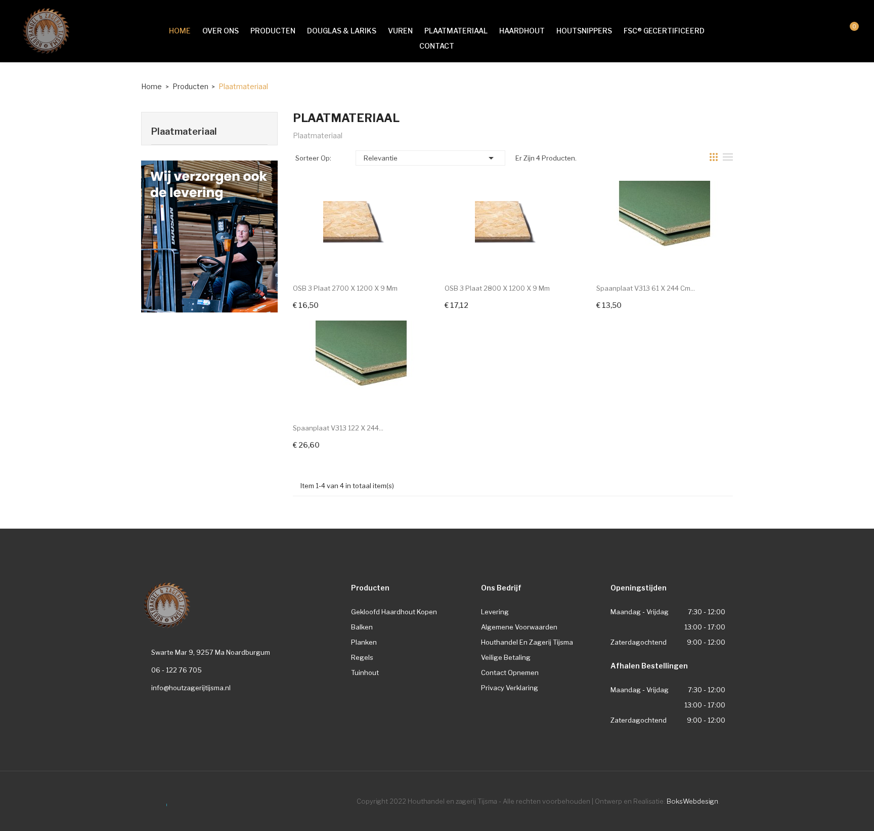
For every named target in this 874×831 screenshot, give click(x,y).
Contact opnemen (510, 672)
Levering (495, 612)
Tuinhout (365, 672)
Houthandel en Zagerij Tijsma (527, 642)
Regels (362, 657)
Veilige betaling (506, 657)
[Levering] (209, 236)
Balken (362, 627)
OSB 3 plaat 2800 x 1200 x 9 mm (497, 288)
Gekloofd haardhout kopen (394, 612)
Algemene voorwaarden (519, 627)
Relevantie (430, 158)
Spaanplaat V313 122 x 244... (338, 428)
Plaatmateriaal (184, 131)
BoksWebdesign (692, 801)
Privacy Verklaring (509, 688)
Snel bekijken (361, 219)
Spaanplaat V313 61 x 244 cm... (645, 288)
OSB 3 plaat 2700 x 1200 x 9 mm (345, 288)
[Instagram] (144, 800)
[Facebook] (163, 800)
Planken (364, 642)
